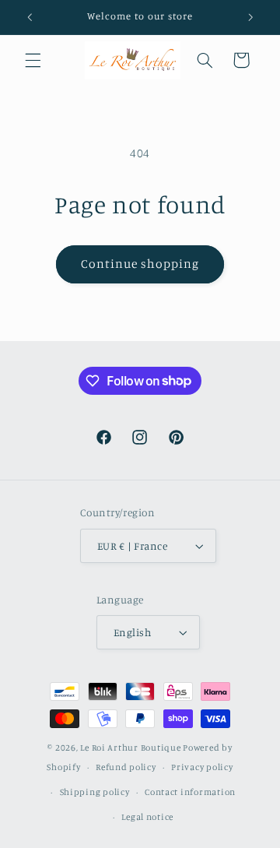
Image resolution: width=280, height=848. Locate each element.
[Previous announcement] (29, 17)
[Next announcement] (250, 17)
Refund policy (126, 767)
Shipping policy (95, 791)
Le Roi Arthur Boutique (130, 747)
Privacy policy (202, 767)
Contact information (190, 791)
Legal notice (147, 816)
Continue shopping (140, 263)
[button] (33, 60)
